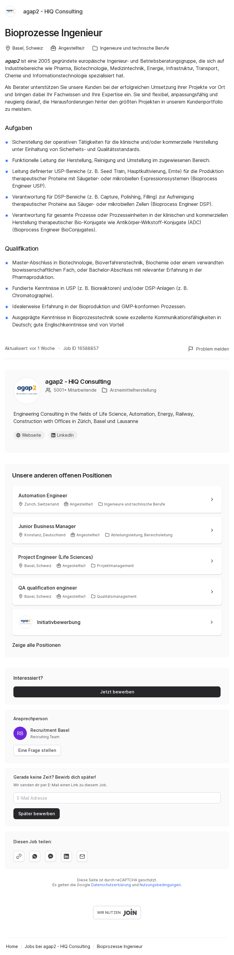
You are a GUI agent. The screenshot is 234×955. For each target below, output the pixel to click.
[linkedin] (66, 856)
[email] (82, 856)
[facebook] (50, 856)
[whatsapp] (34, 856)
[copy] (18, 856)
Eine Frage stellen (37, 750)
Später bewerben (36, 813)
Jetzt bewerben (117, 691)
